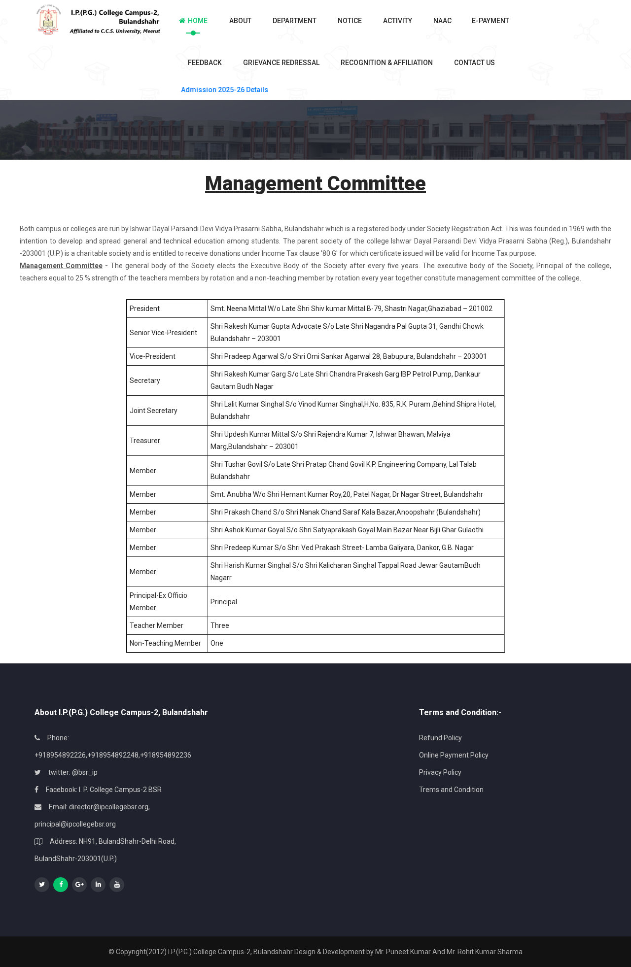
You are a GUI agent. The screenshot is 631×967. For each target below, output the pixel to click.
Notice (350, 21)
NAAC (442, 21)
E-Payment (486, 21)
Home (198, 21)
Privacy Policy (440, 772)
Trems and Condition (451, 790)
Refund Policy (440, 738)
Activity (397, 21)
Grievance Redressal (281, 63)
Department (294, 21)
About (240, 21)
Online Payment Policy (454, 755)
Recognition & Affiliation (387, 63)
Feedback (205, 63)
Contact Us (474, 63)
